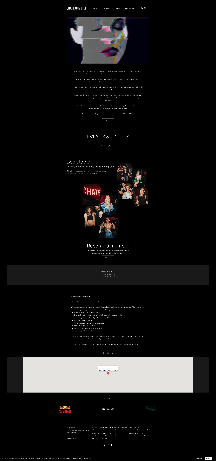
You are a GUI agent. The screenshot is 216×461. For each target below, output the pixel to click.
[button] (147, 62)
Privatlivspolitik (87, 458)
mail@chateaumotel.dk (130, 344)
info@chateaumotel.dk (99, 430)
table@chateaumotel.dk (99, 436)
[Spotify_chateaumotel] (142, 8)
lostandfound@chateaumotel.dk (138, 430)
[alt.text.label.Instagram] (145, 8)
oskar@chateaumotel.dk (117, 430)
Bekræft (208, 458)
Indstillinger (199, 458)
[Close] (214, 458)
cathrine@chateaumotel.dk (137, 436)
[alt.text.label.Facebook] (148, 8)
